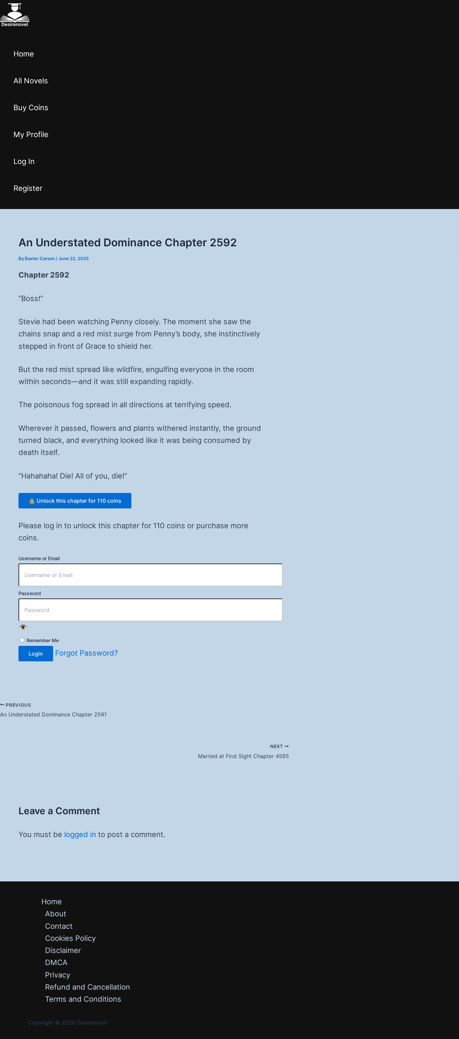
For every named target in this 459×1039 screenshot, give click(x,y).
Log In (24, 161)
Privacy (57, 974)
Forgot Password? (86, 653)
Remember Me (42, 640)
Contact (59, 926)
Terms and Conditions (83, 999)
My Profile (30, 134)
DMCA (56, 962)
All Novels (30, 80)
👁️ (23, 627)
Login (36, 653)
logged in (80, 834)
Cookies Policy (70, 938)
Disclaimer (63, 950)
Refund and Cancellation (87, 987)
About (55, 913)
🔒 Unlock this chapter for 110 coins (75, 500)
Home (23, 53)
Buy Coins (30, 107)
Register (27, 188)
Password (29, 593)
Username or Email (38, 558)
